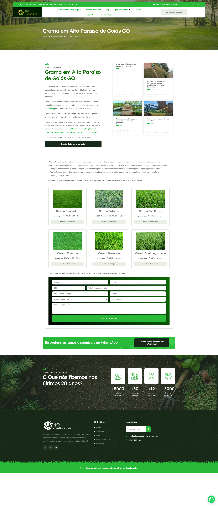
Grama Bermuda (58, 132)
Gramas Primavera (93, 10)
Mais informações (110, 221)
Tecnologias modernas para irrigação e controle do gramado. (126, 121)
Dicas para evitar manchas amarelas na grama (126, 65)
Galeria (138, 10)
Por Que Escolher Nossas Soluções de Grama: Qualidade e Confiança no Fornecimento (157, 84)
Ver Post (119, 69)
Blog (107, 10)
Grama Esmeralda (66, 129)
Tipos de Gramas (121, 10)
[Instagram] (188, 4)
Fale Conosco (105, 15)
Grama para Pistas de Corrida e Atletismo (158, 120)
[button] (211, 499)
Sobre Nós (91, 15)
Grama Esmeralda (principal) (69, 10)
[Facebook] (197, 4)
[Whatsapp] (193, 4)
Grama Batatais (81, 129)
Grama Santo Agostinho (76, 132)
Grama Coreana (93, 132)
